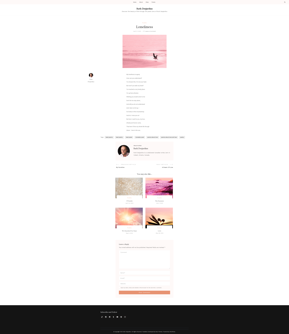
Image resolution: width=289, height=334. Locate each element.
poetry (182, 137)
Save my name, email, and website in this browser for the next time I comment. (141, 287)
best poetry (119, 137)
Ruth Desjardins (145, 8)
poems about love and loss (169, 137)
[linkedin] (109, 317)
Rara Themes (159, 331)
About (141, 2)
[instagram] (125, 317)
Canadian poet (140, 137)
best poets (129, 137)
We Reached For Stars (129, 231)
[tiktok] (101, 317)
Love (159, 231)
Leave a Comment (150, 31)
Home (134, 2)
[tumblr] (113, 317)
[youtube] (117, 317)
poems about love (152, 137)
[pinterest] (121, 317)
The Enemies (159, 201)
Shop (147, 2)
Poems (153, 2)
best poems (109, 137)
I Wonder (129, 201)
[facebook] (105, 317)
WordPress (172, 331)
